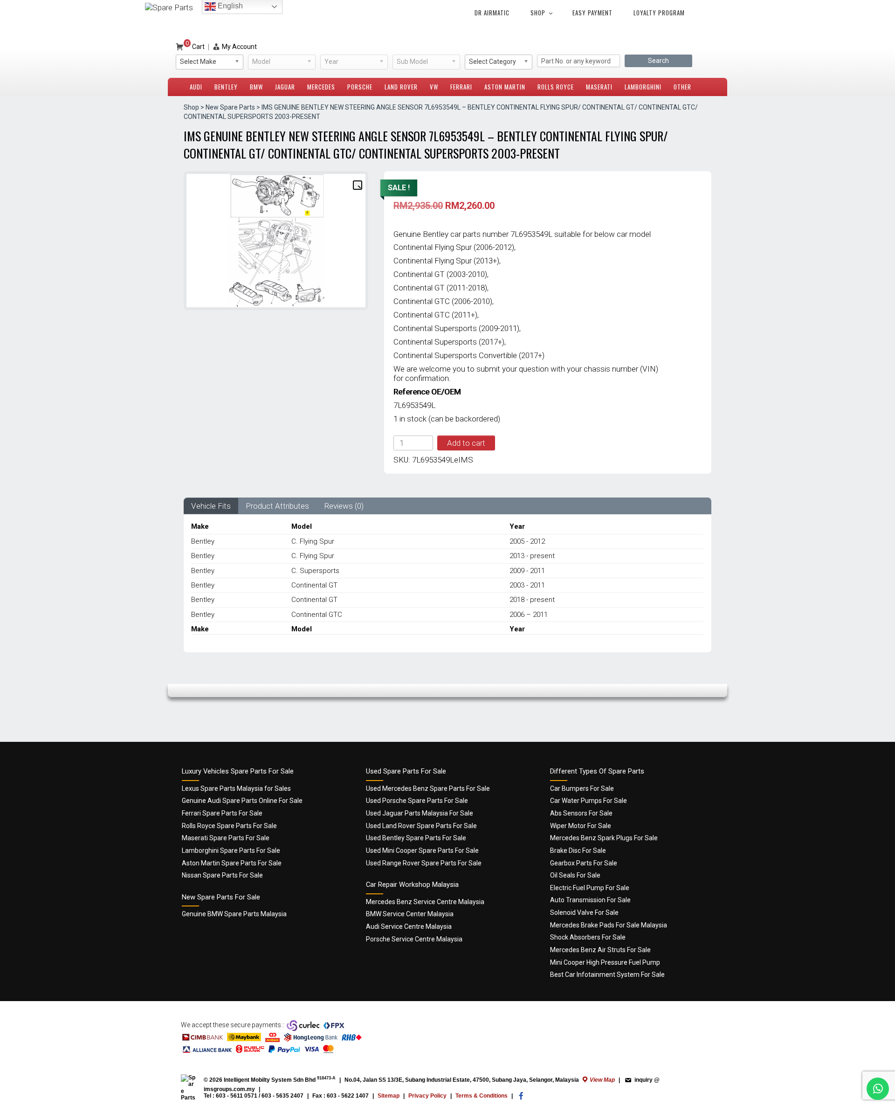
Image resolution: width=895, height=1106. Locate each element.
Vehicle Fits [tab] (211, 506)
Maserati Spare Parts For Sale (225, 838)
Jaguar (285, 86)
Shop (537, 12)
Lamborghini (643, 86)
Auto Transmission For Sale (590, 900)
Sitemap (388, 1095)
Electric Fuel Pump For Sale (589, 888)
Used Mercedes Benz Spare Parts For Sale (428, 788)
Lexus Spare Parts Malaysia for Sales (236, 788)
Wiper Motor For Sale (580, 826)
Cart (195, 46)
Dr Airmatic (492, 12)
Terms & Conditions (481, 1095)
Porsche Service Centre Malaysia (414, 939)
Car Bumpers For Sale (582, 788)
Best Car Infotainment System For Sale (607, 974)
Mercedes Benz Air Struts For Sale (600, 950)
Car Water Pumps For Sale (588, 800)
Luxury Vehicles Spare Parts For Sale (238, 771)
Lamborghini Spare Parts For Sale (231, 850)
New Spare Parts (230, 107)
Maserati (599, 86)
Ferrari (461, 86)
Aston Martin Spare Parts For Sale (232, 863)
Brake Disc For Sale (578, 850)
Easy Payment (592, 12)
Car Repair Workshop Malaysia (412, 884)
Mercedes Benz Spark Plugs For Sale (604, 838)
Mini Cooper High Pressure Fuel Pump (605, 962)
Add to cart (466, 443)
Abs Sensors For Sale (581, 813)
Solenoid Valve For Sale (584, 912)
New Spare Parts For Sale (221, 897)
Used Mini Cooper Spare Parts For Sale (422, 850)
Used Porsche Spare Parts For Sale (417, 800)
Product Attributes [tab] (277, 506)
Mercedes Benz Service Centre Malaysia (425, 902)
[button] (357, 184)
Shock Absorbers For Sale (588, 937)
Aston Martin (504, 86)
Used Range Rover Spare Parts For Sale (424, 863)
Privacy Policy (427, 1095)
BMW (256, 86)
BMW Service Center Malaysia (410, 914)
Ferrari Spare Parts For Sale (222, 813)
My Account (239, 46)
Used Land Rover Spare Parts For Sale (421, 826)
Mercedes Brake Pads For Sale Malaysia (608, 925)
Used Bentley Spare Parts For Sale (416, 838)
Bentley (226, 86)
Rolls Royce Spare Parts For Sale (229, 826)
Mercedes (321, 86)
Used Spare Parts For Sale (406, 771)
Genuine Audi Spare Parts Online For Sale (242, 800)
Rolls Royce (555, 86)
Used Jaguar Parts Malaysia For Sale (419, 813)
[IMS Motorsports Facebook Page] (521, 1098)
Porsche (359, 86)
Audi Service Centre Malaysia (409, 926)
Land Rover (401, 86)
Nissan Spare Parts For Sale (222, 875)
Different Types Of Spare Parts (597, 771)
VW (434, 86)
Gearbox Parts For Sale (583, 863)
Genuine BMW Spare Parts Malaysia (234, 914)
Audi (196, 86)
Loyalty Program (659, 12)
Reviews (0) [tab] (344, 506)
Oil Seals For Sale (575, 875)
